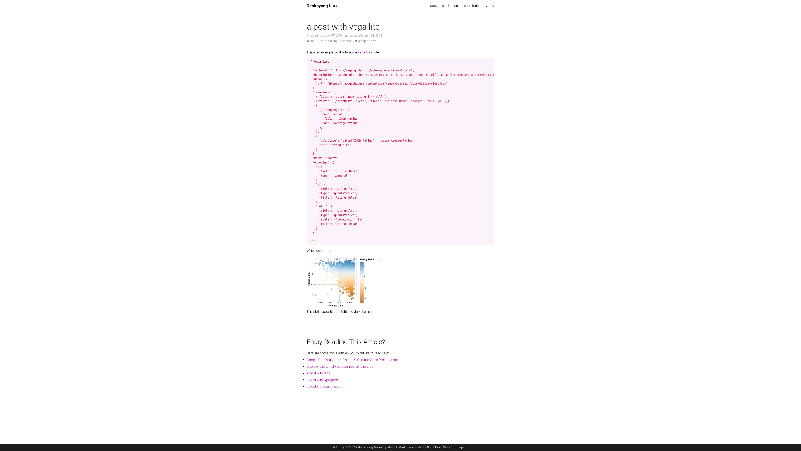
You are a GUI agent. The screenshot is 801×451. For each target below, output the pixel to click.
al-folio (402, 447)
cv (485, 6)
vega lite (364, 52)
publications (451, 6)
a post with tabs (318, 373)
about (434, 6)
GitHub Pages (434, 447)
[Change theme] (491, 5)
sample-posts (367, 41)
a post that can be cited (324, 387)
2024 (313, 41)
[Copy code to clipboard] (491, 61)
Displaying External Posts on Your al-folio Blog (340, 367)
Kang (323, 5)
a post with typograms (323, 380)
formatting (330, 41)
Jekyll (390, 447)
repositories (471, 6)
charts (346, 41)
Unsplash (462, 447)
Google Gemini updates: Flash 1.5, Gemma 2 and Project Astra (352, 360)
